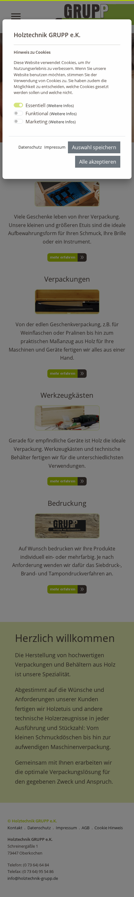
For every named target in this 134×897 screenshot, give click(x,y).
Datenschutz (30, 147)
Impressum (54, 147)
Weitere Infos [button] (60, 105)
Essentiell (50, 105)
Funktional (51, 113)
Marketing (51, 121)
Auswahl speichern (94, 147)
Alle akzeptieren (97, 161)
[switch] (18, 113)
